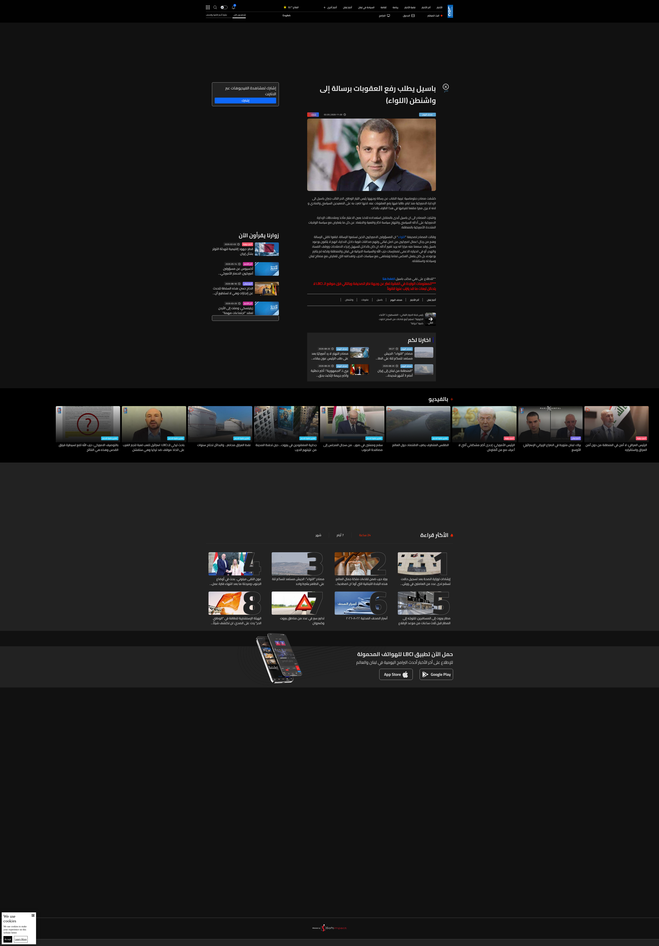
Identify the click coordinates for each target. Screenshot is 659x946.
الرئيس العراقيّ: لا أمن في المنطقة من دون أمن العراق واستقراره (616, 447)
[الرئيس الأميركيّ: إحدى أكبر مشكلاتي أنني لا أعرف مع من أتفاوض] (484, 429)
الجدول (406, 15)
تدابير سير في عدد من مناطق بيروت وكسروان (302, 621)
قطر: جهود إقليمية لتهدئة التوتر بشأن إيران (232, 251)
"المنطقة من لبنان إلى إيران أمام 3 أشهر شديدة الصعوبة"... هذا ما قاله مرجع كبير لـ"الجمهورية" (394, 373)
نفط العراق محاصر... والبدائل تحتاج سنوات (224, 445)
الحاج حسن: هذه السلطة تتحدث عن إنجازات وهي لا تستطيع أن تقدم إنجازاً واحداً (233, 291)
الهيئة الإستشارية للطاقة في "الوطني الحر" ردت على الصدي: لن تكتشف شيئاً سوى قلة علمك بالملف (237, 621)
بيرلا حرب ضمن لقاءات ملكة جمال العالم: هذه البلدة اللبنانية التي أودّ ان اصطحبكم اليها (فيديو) (361, 581)
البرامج (382, 15)
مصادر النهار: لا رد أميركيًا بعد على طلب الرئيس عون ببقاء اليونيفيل (329, 356)
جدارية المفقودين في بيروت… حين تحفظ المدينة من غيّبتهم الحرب (286, 447)
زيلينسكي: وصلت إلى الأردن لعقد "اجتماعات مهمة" (235, 310)
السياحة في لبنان (366, 7)
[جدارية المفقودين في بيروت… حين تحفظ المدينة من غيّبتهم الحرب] (286, 429)
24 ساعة (365, 535)
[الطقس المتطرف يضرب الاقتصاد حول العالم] (418, 429)
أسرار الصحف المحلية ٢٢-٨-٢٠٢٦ (367, 618)
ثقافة (383, 7)
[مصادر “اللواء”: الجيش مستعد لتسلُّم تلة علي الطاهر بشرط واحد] (298, 569)
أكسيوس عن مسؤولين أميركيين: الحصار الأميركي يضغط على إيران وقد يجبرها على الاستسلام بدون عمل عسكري (232, 271)
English (287, 15)
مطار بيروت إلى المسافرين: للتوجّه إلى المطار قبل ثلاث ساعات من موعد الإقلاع (424, 621)
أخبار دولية (247, 244)
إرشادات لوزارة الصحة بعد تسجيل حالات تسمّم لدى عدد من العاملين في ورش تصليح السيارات (425, 581)
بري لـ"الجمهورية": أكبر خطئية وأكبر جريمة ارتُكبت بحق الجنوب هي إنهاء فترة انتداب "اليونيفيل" (329, 373)
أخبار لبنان (347, 7)
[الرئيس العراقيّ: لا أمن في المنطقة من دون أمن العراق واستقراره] (616, 429)
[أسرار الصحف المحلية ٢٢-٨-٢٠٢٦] (361, 609)
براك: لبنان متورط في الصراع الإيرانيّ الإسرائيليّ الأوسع (552, 447)
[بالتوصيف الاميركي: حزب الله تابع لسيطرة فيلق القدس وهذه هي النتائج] (88, 429)
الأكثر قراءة (434, 535)
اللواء (401, 237)
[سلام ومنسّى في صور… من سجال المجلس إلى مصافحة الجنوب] (352, 429)
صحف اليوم (407, 349)
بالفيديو (438, 399)
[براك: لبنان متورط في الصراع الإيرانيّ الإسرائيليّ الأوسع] (550, 429)
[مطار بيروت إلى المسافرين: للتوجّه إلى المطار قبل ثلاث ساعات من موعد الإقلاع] (424, 609)
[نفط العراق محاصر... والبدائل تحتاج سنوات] (220, 429)
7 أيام (340, 535)
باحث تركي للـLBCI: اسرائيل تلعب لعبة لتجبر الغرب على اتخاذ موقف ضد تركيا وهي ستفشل (153, 447)
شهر (318, 535)
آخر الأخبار (426, 7)
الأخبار (439, 7)
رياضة (395, 7)
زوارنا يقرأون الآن (259, 235)
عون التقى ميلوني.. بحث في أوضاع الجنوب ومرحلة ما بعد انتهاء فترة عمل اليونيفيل (236, 581)
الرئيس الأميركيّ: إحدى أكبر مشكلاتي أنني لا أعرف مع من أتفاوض (486, 447)
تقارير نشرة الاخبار (440, 438)
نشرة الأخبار (409, 7)
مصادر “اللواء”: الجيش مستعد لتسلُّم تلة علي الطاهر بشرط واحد (393, 356)
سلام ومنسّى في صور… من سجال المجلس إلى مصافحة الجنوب (353, 447)
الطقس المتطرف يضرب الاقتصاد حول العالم (420, 445)
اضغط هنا (389, 278)
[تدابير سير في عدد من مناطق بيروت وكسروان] (298, 609)
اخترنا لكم (419, 340)
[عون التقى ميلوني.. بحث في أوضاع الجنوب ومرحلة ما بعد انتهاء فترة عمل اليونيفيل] (235, 569)
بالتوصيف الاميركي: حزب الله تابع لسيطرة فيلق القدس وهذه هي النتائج (88, 447)
